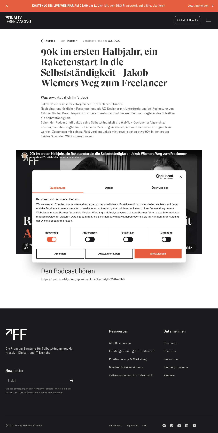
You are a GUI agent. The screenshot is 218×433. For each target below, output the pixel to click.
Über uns (170, 351)
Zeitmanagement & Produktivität (131, 375)
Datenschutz (115, 425)
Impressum (132, 425)
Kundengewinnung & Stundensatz (132, 351)
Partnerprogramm (176, 367)
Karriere (169, 375)
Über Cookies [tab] (160, 187)
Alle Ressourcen (120, 343)
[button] (209, 20)
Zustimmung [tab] (58, 187)
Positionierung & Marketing (128, 359)
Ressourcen (171, 359)
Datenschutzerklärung (19, 392)
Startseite (170, 343)
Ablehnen (60, 253)
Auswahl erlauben (109, 253)
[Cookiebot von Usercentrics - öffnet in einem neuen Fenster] (158, 176)
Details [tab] (109, 187)
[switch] (90, 239)
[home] (18, 19)
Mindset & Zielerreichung (126, 367)
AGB (144, 425)
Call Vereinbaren (187, 20)
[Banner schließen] (181, 177)
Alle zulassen (158, 253)
